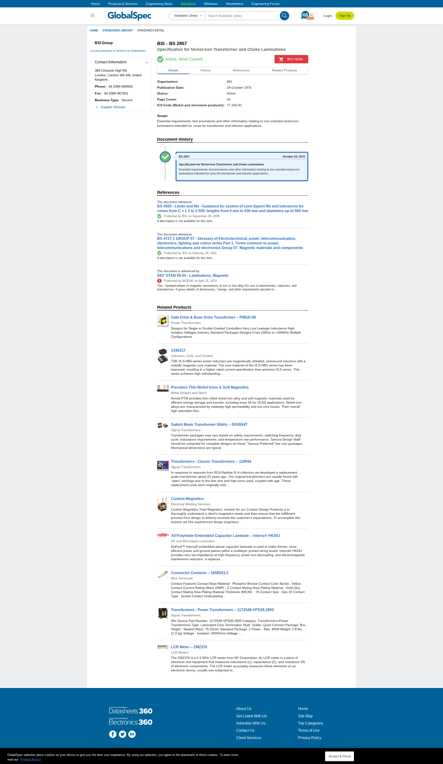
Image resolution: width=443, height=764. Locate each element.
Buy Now (294, 59)
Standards (188, 4)
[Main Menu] (93, 15)
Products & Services (123, 4)
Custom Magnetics (187, 499)
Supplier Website (113, 107)
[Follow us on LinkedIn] (132, 735)
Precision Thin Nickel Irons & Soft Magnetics (210, 387)
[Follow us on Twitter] (122, 735)
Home (95, 4)
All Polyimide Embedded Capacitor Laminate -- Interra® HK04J (225, 536)
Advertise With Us (251, 723)
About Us (243, 709)
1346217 (178, 350)
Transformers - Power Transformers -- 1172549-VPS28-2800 (222, 610)
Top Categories (310, 723)
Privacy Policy (309, 738)
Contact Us (245, 730)
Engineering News (159, 4)
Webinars (211, 4)
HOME (94, 30)
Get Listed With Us (251, 716)
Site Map (305, 716)
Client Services (248, 738)
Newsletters (234, 4)
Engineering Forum (265, 4)
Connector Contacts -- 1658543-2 (199, 573)
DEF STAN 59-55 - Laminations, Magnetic (193, 275)
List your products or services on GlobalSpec (118, 50)
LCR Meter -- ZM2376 (189, 647)
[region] (221, 756)
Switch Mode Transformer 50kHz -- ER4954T (209, 424)
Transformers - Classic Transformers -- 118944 (211, 461)
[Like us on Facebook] (113, 735)
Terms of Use (309, 730)
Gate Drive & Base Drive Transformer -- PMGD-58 (213, 317)
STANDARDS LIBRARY (117, 30)
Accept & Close (340, 756)
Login (328, 16)
